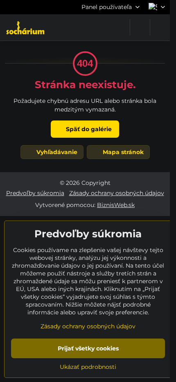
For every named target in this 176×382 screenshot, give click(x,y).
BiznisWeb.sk (116, 205)
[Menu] (160, 27)
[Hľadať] (140, 27)
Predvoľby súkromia (35, 193)
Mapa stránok (122, 152)
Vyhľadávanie (56, 152)
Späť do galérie (88, 129)
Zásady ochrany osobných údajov (116, 193)
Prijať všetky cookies (88, 348)
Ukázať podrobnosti (88, 367)
